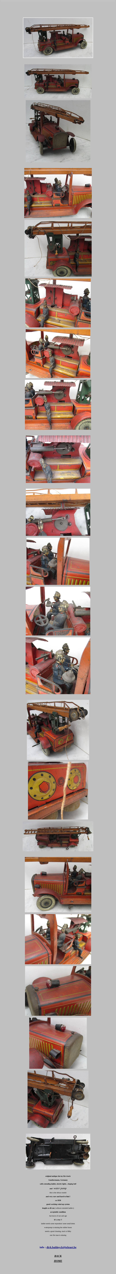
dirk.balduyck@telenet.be (61, 1247)
